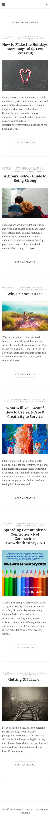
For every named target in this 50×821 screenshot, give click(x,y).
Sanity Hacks (41, 401)
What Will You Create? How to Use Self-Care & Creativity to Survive (25, 412)
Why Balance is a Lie (25, 294)
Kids (42, 36)
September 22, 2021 (9, 288)
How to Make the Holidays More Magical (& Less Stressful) (25, 48)
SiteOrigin (25, 813)
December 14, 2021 (7, 37)
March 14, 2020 (8, 524)
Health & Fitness (34, 168)
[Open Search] (47, 4)
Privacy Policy (29, 809)
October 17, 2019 (9, 674)
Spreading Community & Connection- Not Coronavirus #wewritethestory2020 (25, 536)
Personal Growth (36, 38)
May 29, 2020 (6, 400)
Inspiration (33, 36)
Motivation (22, 289)
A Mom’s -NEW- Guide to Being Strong (25, 178)
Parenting (21, 38)
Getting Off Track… (25, 679)
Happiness (22, 36)
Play (31, 40)
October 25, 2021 (6, 169)
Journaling (33, 170)
